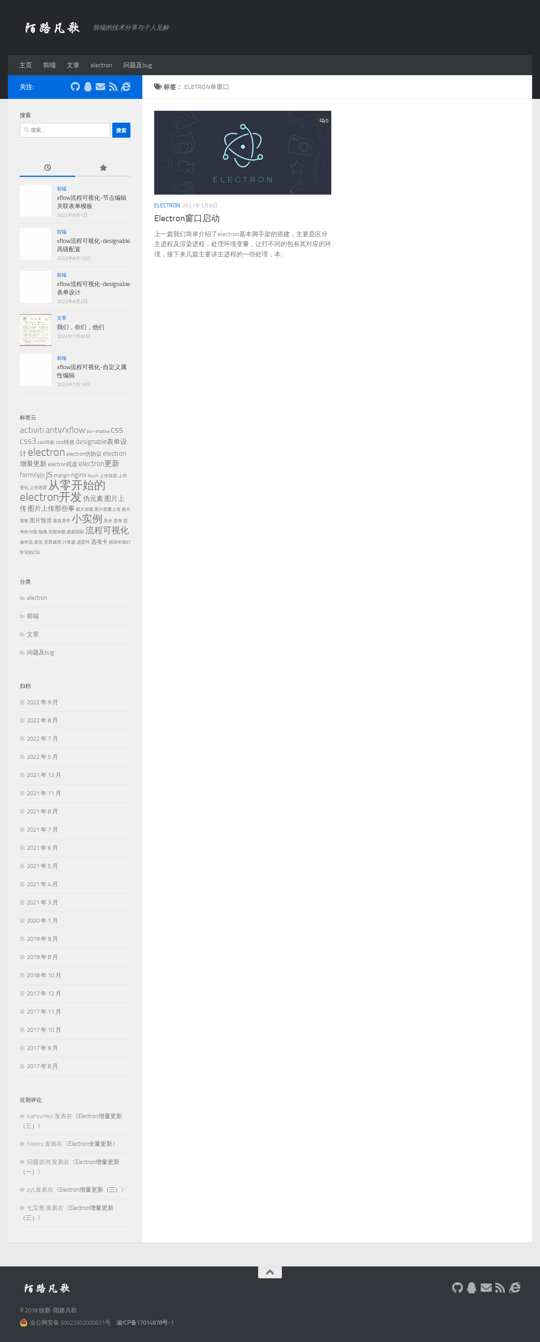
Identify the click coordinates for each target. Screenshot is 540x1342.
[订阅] (113, 86)
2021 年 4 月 (42, 884)
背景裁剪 (52, 542)
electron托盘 (62, 464)
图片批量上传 (107, 509)
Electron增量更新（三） (90, 1189)
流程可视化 (107, 530)
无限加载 (57, 532)
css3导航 (46, 442)
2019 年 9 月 (42, 938)
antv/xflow (65, 430)
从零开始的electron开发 (63, 491)
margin (62, 475)
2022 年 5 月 (42, 756)
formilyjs (32, 475)
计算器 (69, 542)
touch (93, 475)
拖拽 (42, 532)
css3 (28, 441)
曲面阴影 (75, 532)
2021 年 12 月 (44, 775)
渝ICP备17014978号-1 (145, 1322)
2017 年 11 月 (44, 1011)
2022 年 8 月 (42, 720)
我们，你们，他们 (80, 327)
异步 (108, 520)
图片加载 (84, 509)
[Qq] (88, 86)
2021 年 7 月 (42, 829)
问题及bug (137, 65)
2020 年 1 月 (42, 920)
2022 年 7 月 (42, 738)
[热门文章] (102, 168)
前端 (49, 65)
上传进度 (38, 487)
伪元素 (93, 498)
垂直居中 (61, 520)
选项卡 (99, 541)
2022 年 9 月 (42, 702)
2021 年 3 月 (42, 902)
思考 (117, 520)
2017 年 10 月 (44, 1029)
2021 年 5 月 (42, 866)
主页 (25, 65)
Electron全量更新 (90, 1143)
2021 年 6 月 (42, 847)
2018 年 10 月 (44, 975)
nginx (79, 475)
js (49, 474)
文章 (73, 65)
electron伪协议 (84, 454)
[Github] (75, 86)
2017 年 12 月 (44, 993)
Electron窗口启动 (187, 218)
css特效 (65, 442)
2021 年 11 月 (44, 793)
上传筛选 (108, 475)
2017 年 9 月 (42, 1048)
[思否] (125, 86)
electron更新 (99, 463)
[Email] (100, 86)
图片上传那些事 (51, 508)
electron (101, 65)
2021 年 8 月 (42, 811)
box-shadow (98, 431)
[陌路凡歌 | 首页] (52, 28)
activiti (32, 430)
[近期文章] (47, 168)
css (117, 429)
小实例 (87, 519)
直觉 (38, 542)
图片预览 (41, 520)
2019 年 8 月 (42, 957)
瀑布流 (26, 542)
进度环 (83, 542)
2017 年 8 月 (42, 1066)
